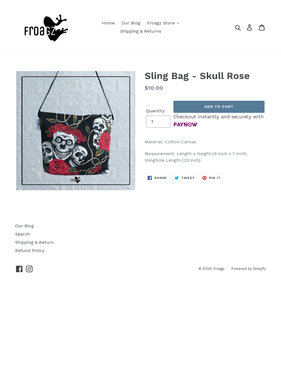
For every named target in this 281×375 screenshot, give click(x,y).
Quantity (155, 110)
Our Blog (24, 225)
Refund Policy (30, 250)
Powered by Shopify (248, 269)
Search (22, 234)
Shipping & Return (34, 242)
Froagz (218, 269)
